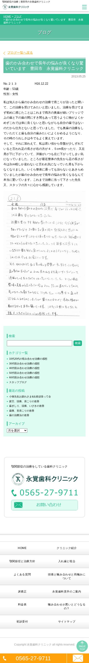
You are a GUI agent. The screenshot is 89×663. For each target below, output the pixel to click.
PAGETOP (82, 648)
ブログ (17, 16)
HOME (7, 16)
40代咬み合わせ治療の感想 (24, 368)
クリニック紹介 (67, 548)
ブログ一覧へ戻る (20, 52)
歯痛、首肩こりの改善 (21, 410)
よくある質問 (22, 574)
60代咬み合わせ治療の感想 (24, 377)
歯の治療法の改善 (19, 415)
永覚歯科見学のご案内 (66, 591)
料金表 (22, 604)
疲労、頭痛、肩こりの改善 (24, 401)
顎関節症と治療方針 (22, 561)
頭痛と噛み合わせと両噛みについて (66, 576)
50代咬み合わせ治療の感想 (24, 372)
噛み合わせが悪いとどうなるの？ (66, 606)
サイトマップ (67, 621)
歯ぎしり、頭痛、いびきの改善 (26, 405)
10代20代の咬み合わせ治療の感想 (28, 358)
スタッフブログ (18, 382)
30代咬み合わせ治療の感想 (24, 363)
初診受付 (22, 621)
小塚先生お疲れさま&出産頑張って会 (30, 396)
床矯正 (22, 591)
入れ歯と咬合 (67, 561)
